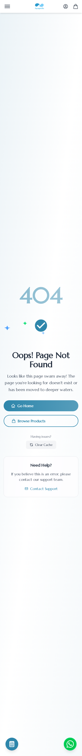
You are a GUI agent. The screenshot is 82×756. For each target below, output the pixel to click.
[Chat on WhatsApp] (70, 744)
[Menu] (7, 6)
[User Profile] (65, 6)
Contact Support (44, 488)
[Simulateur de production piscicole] (11, 744)
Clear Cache (44, 445)
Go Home (25, 405)
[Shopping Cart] (75, 6)
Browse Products (31, 421)
